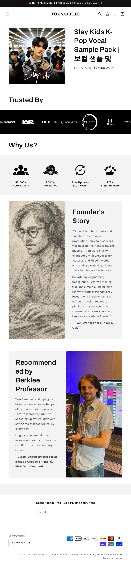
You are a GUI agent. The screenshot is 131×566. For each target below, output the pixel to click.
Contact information (112, 558)
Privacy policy (96, 554)
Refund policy (79, 554)
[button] (7, 14)
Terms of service (114, 554)
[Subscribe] (92, 512)
